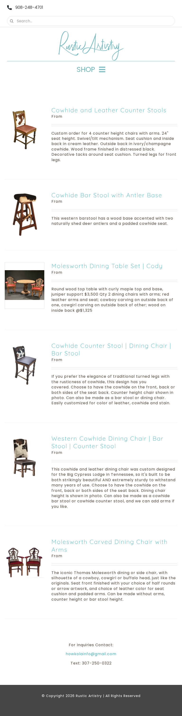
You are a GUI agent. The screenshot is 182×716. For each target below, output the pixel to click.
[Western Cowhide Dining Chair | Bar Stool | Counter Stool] (24, 437)
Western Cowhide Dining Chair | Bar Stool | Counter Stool (107, 442)
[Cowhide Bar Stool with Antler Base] (24, 194)
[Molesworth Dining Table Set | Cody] (24, 264)
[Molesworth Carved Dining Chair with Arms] (24, 540)
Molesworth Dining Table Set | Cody (107, 265)
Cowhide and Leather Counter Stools (109, 110)
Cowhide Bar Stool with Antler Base (106, 195)
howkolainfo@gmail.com (91, 654)
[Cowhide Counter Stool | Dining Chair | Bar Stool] (24, 344)
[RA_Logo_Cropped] (91, 32)
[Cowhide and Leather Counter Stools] (24, 109)
